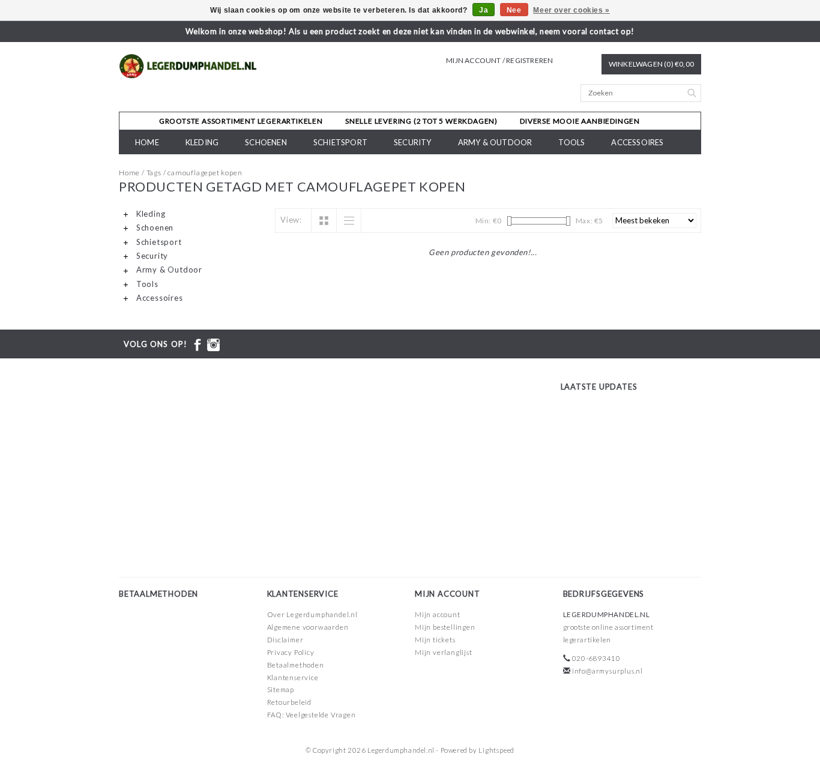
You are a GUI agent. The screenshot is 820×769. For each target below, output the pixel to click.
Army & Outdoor (495, 142)
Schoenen (266, 142)
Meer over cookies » (571, 10)
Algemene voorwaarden (308, 627)
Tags (153, 172)
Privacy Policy (291, 652)
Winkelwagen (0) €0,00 (651, 63)
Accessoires (637, 142)
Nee (514, 10)
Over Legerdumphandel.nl (312, 614)
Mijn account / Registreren (499, 60)
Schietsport (340, 142)
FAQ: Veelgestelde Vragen (311, 715)
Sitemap (281, 689)
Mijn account (437, 614)
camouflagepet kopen (204, 172)
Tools (571, 142)
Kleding (202, 142)
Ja (483, 10)
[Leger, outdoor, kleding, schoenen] (188, 66)
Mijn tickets (435, 640)
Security (413, 142)
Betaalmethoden (295, 665)
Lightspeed (496, 750)
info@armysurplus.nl (607, 671)
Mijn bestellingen (445, 627)
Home (147, 142)
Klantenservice (293, 677)
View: (291, 220)
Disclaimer (285, 640)
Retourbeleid (289, 702)
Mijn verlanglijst (443, 652)
